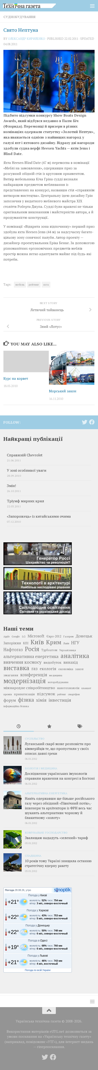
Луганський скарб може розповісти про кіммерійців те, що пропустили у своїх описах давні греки (58, 748)
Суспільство (34, 738)
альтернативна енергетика (31, 656)
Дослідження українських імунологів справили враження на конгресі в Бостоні (60, 776)
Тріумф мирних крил (25, 501)
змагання (10, 675)
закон (79, 669)
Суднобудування (19, 17)
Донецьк (84, 636)
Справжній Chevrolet (24, 455)
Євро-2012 (53, 636)
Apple (6, 636)
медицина (55, 675)
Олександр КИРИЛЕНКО (26, 39)
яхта (46, 284)
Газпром (68, 636)
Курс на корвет (15, 378)
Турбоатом (49, 650)
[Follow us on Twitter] (84, 422)
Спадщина (33, 855)
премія (7, 694)
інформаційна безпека (16, 706)
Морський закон (62, 391)
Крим (53, 642)
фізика (26, 700)
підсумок (46, 693)
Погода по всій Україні (37, 970)
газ (34, 668)
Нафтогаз (13, 649)
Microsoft (36, 636)
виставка (16, 668)
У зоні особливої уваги (26, 470)
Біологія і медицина (41, 768)
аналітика (75, 655)
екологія (48, 668)
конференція (33, 674)
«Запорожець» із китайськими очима (39, 516)
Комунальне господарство (46, 832)
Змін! (11, 485)
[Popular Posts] (49, 727)
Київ (37, 642)
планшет (86, 688)
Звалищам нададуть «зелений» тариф (56, 837)
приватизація (24, 694)
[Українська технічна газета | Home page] (38, 5)
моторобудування (58, 682)
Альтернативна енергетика (46, 793)
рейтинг (34, 284)
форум (9, 700)
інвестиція (60, 700)
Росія (32, 649)
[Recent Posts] (18, 727)
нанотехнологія (68, 688)
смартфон (74, 694)
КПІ (25, 643)
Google (16, 636)
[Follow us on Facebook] (92, 422)
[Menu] (92, 5)
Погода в (37, 940)
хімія (41, 700)
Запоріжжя (12, 643)
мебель (19, 284)
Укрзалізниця (67, 650)
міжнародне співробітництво (29, 687)
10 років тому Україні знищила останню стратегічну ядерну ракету (58, 863)
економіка (65, 669)
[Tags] (79, 727)
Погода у (37, 895)
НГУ (75, 642)
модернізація (24, 680)
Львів (66, 643)
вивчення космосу (22, 662)
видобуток (52, 662)
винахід (70, 662)
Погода (9, 890)
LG (24, 636)
